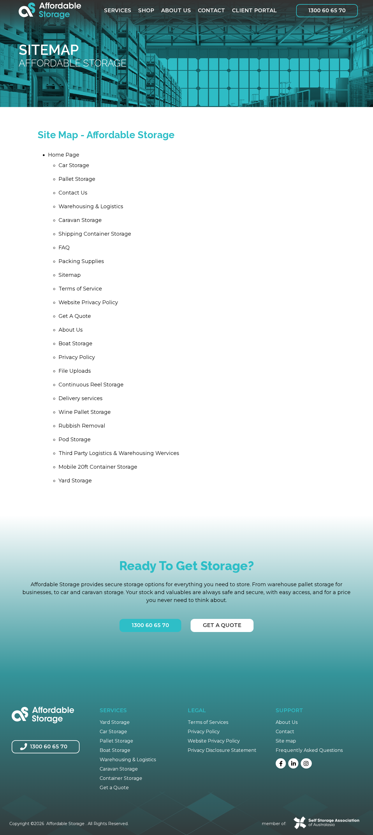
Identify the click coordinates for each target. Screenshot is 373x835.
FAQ (64, 247)
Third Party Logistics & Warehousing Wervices (119, 453)
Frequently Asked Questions (309, 750)
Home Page (63, 155)
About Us (176, 10)
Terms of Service (80, 289)
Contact (211, 10)
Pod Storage (75, 439)
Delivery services (81, 398)
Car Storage (74, 165)
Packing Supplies (81, 261)
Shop (146, 10)
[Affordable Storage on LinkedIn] (293, 763)
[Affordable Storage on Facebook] (281, 763)
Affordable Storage (65, 823)
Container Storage (121, 778)
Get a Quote (114, 787)
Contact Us (73, 193)
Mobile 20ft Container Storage (98, 467)
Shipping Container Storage (95, 234)
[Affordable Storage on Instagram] (306, 763)
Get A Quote (75, 316)
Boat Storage (75, 343)
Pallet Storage (77, 179)
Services (117, 10)
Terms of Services (208, 722)
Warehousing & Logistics (91, 206)
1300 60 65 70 (327, 10)
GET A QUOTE (222, 625)
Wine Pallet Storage (85, 412)
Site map (286, 741)
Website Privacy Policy (88, 302)
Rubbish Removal (82, 426)
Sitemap (70, 275)
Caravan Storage (80, 220)
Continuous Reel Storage (91, 384)
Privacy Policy (77, 357)
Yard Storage (75, 480)
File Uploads (75, 371)
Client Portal (254, 10)
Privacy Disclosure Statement (222, 750)
